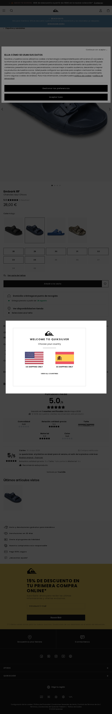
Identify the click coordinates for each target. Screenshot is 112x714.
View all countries (49, 373)
